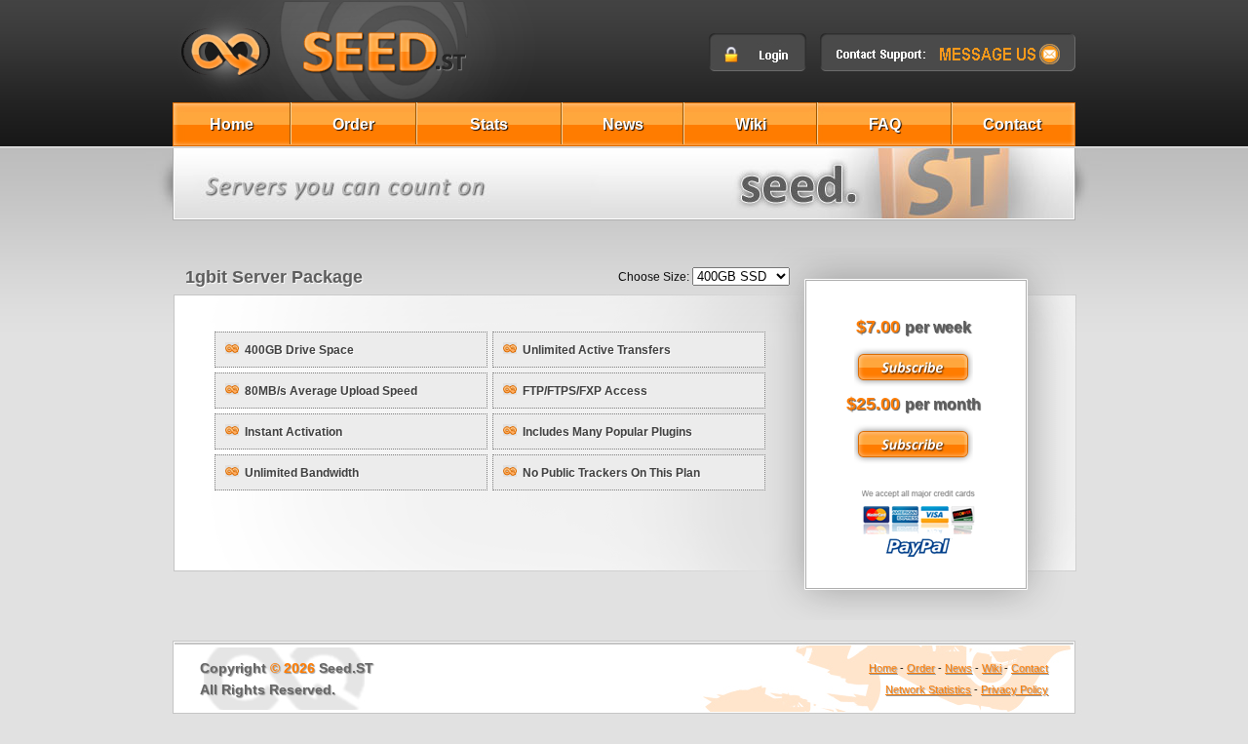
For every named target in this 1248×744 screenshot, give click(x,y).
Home (232, 124)
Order (353, 124)
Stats (489, 124)
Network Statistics (928, 689)
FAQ (885, 124)
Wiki (750, 124)
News (623, 124)
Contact (1012, 124)
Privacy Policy (1014, 689)
